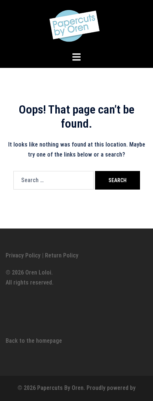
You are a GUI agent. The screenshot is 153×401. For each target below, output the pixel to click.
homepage (49, 340)
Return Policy (61, 255)
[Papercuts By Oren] (76, 25)
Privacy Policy (23, 255)
